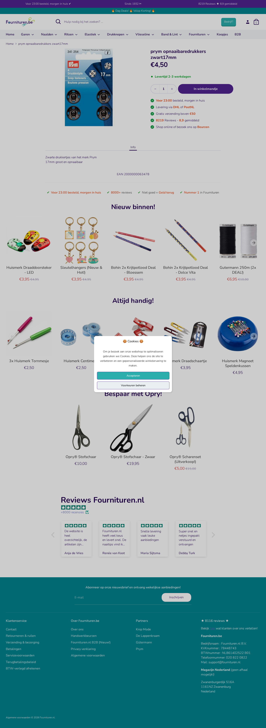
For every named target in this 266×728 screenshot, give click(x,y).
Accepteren (133, 375)
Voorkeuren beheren (133, 385)
